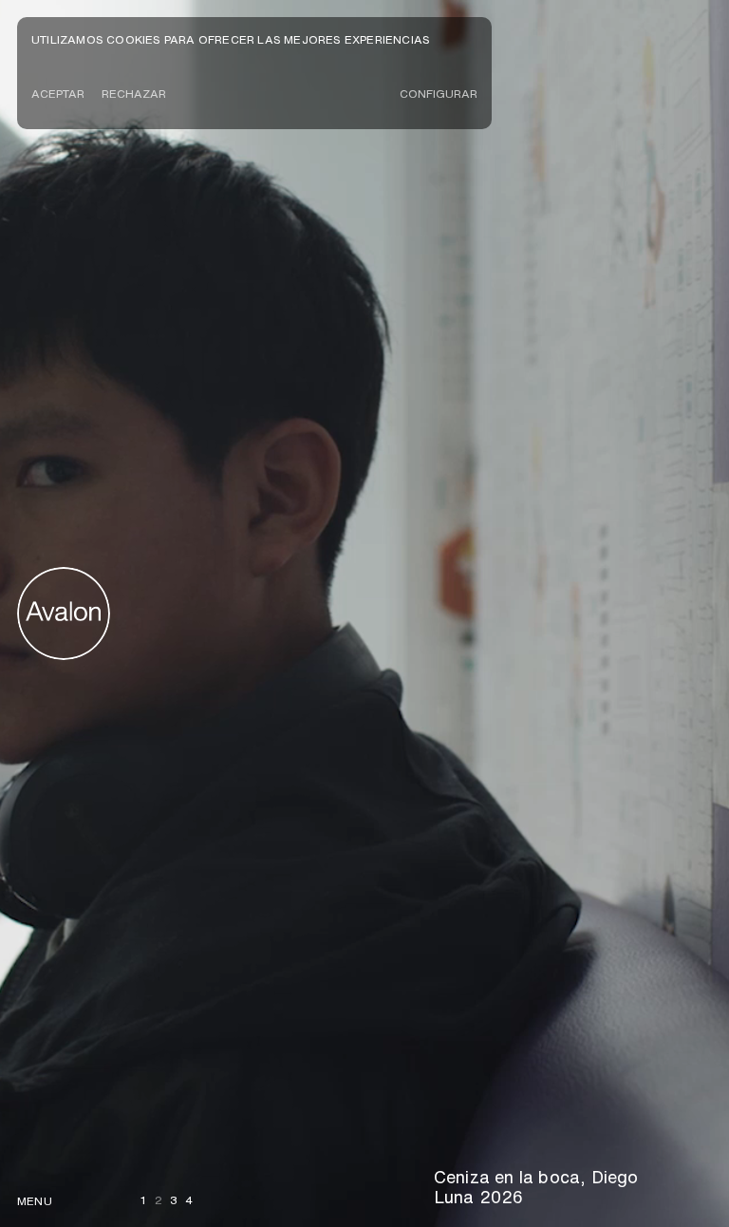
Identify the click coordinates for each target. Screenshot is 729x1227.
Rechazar (134, 93)
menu (34, 1201)
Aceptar (57, 93)
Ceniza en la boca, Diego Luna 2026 (536, 1187)
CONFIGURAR (438, 93)
